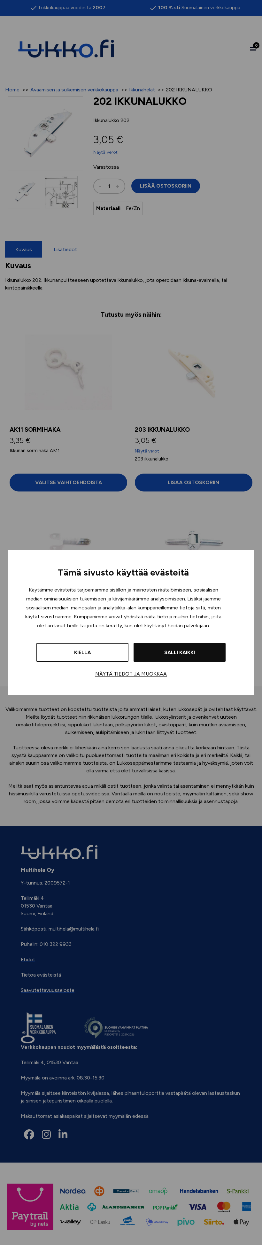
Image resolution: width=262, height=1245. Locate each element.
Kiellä (82, 652)
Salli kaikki (179, 652)
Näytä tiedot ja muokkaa (131, 674)
